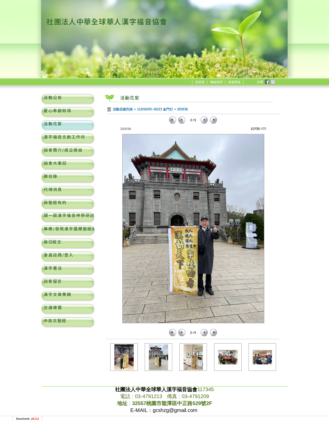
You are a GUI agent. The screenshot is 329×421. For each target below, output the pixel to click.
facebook (266, 82)
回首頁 (200, 82)
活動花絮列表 (123, 109)
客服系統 (234, 82)
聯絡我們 (216, 82)
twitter (272, 82)
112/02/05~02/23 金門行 (155, 109)
